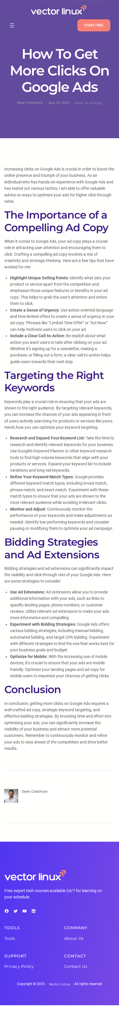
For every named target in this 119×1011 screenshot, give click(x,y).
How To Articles (88, 103)
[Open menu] (12, 25)
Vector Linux (59, 984)
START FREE (93, 25)
